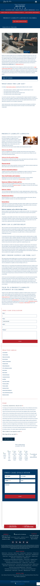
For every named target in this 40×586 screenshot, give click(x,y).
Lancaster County (25, 562)
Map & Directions (34, 538)
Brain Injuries (4, 372)
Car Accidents (4, 352)
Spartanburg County (8, 570)
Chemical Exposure (5, 374)
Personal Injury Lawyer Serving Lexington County (24, 564)
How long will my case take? (10, 434)
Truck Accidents (5, 354)
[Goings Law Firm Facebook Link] (22, 8)
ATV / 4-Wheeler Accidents (7, 368)
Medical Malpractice (5, 365)
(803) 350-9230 (20, 6)
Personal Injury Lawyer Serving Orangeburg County (17, 567)
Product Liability (5, 385)
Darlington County (34, 556)
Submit (20, 341)
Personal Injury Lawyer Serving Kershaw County (13, 562)
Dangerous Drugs (5, 388)
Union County (20, 570)
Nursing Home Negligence (7, 390)
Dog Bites (4, 379)
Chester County (5, 556)
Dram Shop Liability (5, 381)
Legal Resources (22, 576)
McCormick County (12, 565)
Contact (15, 576)
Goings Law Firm (22, 444)
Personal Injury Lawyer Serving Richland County (12, 568)
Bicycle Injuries (5, 359)
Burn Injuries (4, 370)
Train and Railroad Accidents (7, 392)
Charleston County (21, 554)
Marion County (5, 565)
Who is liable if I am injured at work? (12, 431)
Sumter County (14, 570)
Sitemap (18, 576)
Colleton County (28, 556)
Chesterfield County (35, 554)
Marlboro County (35, 564)
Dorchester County (19, 557)
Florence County (26, 559)
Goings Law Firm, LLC (20, 64)
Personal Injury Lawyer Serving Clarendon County (16, 556)
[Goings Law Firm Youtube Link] (25, 8)
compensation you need (32, 301)
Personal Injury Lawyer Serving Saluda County (28, 568)
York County (33, 570)
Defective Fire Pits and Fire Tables (10, 157)
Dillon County (13, 557)
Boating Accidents (5, 394)
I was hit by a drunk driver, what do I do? (12, 405)
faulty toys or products (17, 185)
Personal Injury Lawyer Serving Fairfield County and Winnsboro (13, 559)
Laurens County (31, 562)
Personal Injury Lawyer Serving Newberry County (23, 565)
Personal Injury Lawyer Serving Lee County (8, 564)
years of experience (15, 299)
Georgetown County (34, 559)
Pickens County (28, 567)
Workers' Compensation (6, 361)
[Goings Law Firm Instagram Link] (14, 8)
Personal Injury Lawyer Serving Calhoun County (9, 554)
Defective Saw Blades (7, 149)
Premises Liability (5, 383)
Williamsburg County (27, 570)
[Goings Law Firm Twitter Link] (17, 8)
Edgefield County (26, 557)
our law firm (21, 302)
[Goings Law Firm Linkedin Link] (20, 8)
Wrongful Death (5, 363)
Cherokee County (28, 554)
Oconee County (34, 565)
